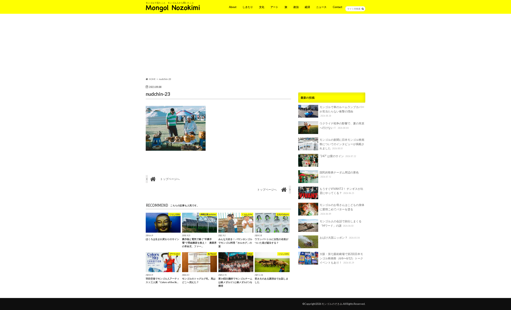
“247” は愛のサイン (338, 156)
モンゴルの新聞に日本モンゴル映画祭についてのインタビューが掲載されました (342, 144)
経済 (307, 7)
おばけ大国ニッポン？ (340, 237)
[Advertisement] (255, 46)
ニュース (321, 7)
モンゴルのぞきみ (332, 303)
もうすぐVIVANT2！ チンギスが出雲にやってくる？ (341, 191)
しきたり (248, 7)
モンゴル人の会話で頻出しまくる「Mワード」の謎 (340, 223)
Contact (337, 7)
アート (274, 7)
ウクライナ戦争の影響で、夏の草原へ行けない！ (342, 125)
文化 (261, 7)
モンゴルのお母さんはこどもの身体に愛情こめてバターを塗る (342, 209)
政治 (296, 7)
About (232, 7)
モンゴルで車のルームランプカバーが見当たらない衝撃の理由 (342, 111)
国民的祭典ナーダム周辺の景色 (339, 174)
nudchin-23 (158, 94)
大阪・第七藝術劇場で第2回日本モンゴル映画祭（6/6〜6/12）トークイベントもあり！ (341, 258)
